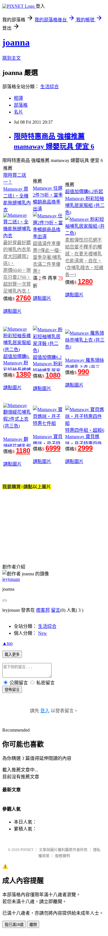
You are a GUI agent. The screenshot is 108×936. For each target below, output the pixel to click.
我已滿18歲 (14, 924)
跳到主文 (11, 58)
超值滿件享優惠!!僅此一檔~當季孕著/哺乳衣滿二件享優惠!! (47, 257)
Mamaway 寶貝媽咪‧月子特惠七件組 (47, 443)
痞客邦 (43, 610)
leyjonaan (11, 579)
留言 (55, 610)
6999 (53, 448)
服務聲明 (62, 856)
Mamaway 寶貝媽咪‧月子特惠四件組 (83, 443)
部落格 (21, 105)
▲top (7, 643)
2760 (23, 298)
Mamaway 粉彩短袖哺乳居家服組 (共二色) (85, 205)
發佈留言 (12, 690)
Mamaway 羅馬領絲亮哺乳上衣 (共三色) (84, 367)
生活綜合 (49, 86)
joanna (16, 42)
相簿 (18, 98)
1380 (23, 374)
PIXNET (26, 850)
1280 (85, 281)
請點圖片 (12, 311)
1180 (23, 451)
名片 (18, 112)
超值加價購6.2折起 (84, 191)
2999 (85, 448)
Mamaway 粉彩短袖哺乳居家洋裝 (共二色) (47, 370)
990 (83, 372)
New (42, 633)
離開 (33, 924)
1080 (53, 375)
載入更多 (12, 654)
